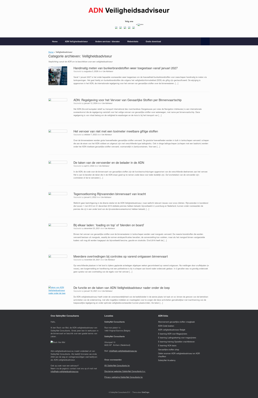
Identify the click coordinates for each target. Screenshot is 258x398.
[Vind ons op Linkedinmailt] (125, 28)
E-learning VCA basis (167, 345)
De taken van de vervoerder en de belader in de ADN (108, 162)
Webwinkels (132, 41)
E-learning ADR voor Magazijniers (172, 333)
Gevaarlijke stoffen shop (168, 349)
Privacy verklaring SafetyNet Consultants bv (123, 377)
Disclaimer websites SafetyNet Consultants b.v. (125, 371)
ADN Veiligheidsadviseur (76, 41)
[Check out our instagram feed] (133, 28)
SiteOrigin (145, 392)
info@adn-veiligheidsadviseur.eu (64, 371)
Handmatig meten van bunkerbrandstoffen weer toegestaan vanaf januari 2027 (125, 68)
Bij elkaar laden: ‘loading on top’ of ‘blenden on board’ (108, 225)
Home (54, 41)
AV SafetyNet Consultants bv (117, 365)
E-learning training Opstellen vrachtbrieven (176, 341)
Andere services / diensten (107, 41)
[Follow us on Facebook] (116, 28)
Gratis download (153, 41)
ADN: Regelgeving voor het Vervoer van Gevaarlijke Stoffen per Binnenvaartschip (127, 100)
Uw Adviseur (108, 71)
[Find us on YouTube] (129, 28)
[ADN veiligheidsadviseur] (129, 11)
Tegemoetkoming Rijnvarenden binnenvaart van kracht (109, 194)
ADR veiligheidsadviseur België (171, 329)
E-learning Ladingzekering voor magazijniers (177, 337)
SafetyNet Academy (167, 360)
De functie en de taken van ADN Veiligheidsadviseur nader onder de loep (121, 287)
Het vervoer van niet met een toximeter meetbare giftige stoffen (115, 131)
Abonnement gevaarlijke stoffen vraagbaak (176, 321)
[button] (205, 41)
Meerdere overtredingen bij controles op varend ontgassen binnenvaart (120, 256)
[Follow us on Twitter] (120, 28)
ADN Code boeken (166, 325)
